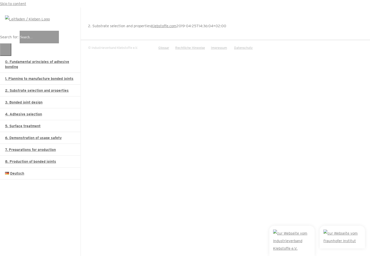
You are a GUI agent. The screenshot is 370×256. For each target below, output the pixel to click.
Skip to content (13, 4)
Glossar (163, 48)
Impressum (219, 48)
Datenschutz (243, 48)
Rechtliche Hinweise (190, 48)
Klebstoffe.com (163, 26)
